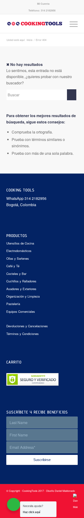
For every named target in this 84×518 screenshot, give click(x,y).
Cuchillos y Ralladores (21, 281)
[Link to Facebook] (67, 512)
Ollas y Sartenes (17, 258)
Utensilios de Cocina (20, 243)
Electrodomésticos (19, 250)
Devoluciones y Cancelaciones (27, 326)
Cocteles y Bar (16, 273)
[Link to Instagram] (74, 512)
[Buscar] (60, 23)
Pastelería (13, 304)
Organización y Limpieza (23, 296)
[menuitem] (43, 3)
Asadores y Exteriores (21, 289)
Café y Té (12, 266)
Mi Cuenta (43, 3)
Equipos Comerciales (20, 311)
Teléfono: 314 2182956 (42, 10)
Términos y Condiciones (22, 333)
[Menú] (71, 23)
